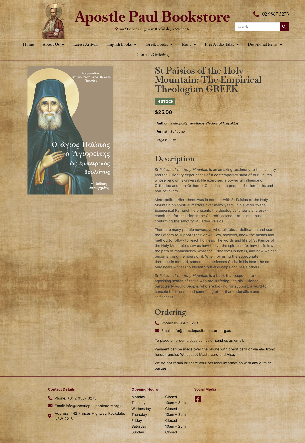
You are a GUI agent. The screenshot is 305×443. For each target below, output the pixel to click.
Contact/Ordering (152, 54)
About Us (51, 44)
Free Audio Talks (219, 44)
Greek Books (157, 44)
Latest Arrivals (85, 44)
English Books (119, 44)
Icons (186, 44)
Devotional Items (262, 44)
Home (28, 44)
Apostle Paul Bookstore (152, 16)
